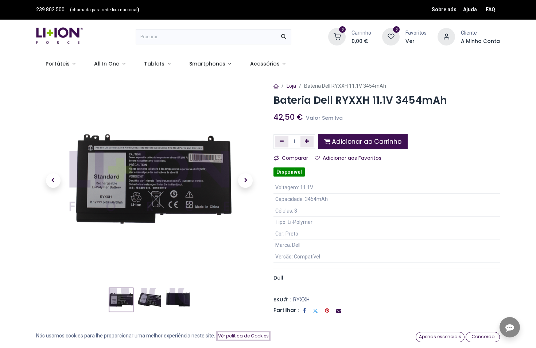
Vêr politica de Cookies (243, 336)
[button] (53, 180)
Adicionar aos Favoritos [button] (352, 158)
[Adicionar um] (307, 141)
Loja (291, 86)
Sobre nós (444, 9)
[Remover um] (281, 141)
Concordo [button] (482, 336)
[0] (337, 36)
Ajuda (470, 9)
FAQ (490, 9)
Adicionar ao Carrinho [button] (365, 141)
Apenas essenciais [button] (440, 336)
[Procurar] (283, 36)
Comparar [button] (295, 158)
